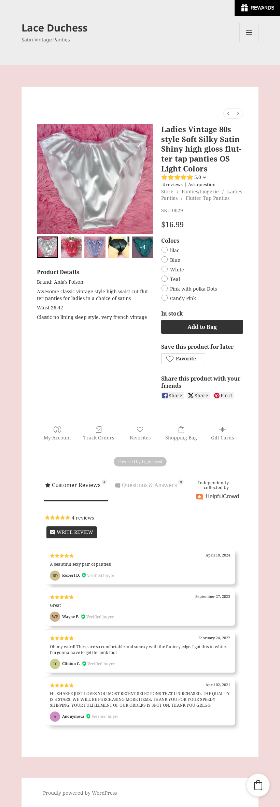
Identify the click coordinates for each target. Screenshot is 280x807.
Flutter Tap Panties (207, 198)
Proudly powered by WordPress (80, 793)
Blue (175, 260)
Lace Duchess (54, 27)
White (177, 269)
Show (257, 8)
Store (167, 191)
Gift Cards (222, 437)
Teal (175, 279)
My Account (57, 437)
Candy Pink (183, 298)
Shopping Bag (181, 437)
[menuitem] (228, 113)
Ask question (201, 184)
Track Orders (98, 437)
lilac (174, 250)
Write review (74, 532)
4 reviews (173, 184)
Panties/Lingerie (200, 191)
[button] (183, 358)
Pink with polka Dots (193, 289)
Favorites (140, 437)
